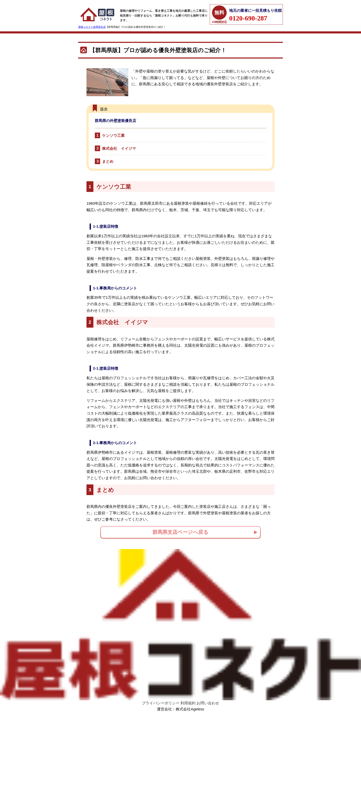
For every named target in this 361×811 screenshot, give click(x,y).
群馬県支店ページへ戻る (180, 532)
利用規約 (188, 703)
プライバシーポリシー (160, 703)
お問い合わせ (208, 703)
